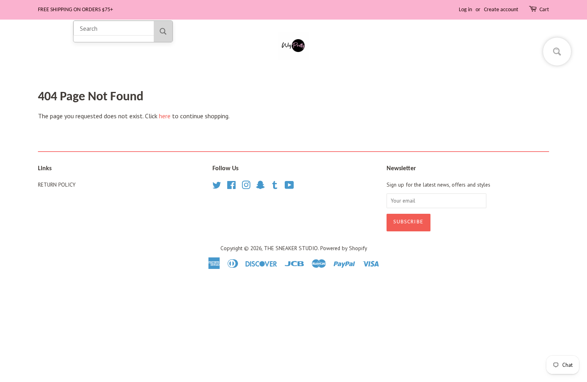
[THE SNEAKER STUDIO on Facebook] (231, 186)
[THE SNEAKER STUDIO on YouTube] (289, 186)
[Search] (163, 31)
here (165, 116)
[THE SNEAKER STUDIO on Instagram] (246, 186)
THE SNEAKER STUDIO (291, 248)
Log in (465, 10)
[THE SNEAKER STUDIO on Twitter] (216, 186)
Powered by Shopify (343, 248)
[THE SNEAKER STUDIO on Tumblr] (274, 186)
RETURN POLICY (56, 184)
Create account (501, 10)
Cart (544, 10)
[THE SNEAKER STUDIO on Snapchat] (260, 186)
